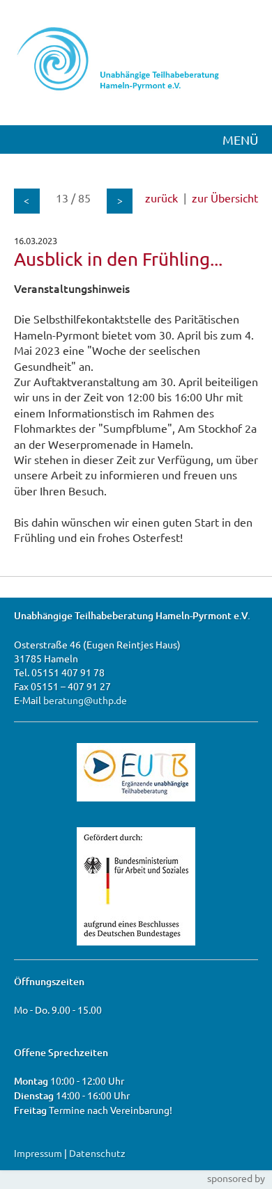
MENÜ (240, 139)
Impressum (38, 1153)
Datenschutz (97, 1153)
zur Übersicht (225, 198)
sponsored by (236, 1178)
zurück (161, 198)
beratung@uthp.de (85, 700)
